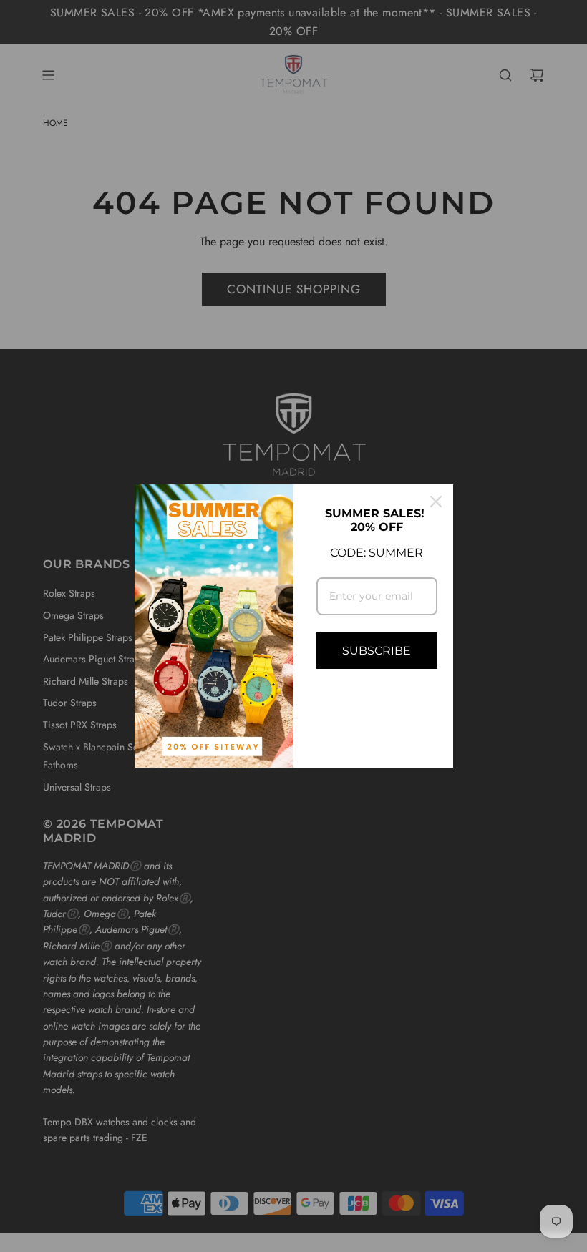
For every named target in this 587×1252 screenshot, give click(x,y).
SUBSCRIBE (376, 650)
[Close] (436, 501)
